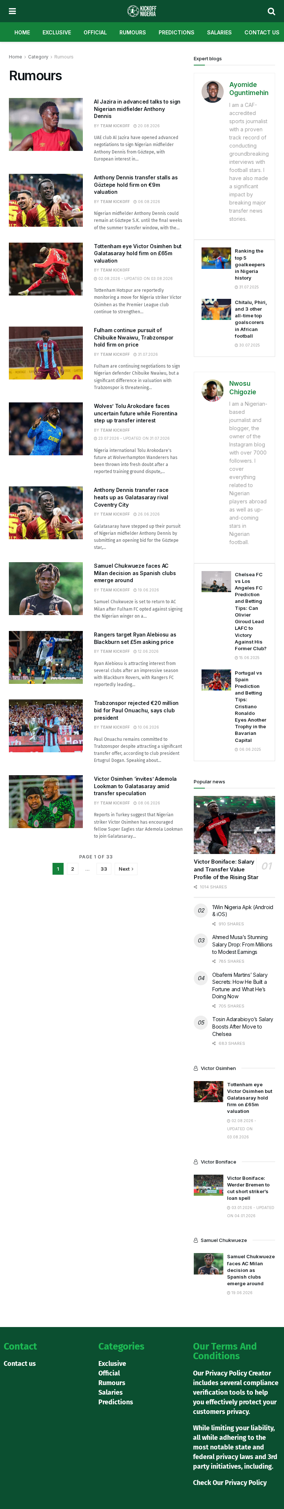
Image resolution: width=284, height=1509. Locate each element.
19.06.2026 (148, 590)
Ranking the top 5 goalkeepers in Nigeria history (250, 264)
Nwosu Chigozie (242, 387)
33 (104, 869)
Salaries (219, 32)
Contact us (262, 32)
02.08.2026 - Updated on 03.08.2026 (135, 278)
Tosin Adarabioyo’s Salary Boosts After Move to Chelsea (242, 1026)
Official (95, 32)
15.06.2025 (249, 657)
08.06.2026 (148, 803)
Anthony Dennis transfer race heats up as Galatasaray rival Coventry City (131, 497)
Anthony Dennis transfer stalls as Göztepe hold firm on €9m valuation (136, 184)
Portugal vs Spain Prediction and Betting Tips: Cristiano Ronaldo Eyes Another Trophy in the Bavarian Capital (250, 706)
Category (38, 57)
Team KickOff (115, 126)
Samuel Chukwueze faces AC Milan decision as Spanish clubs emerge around (135, 573)
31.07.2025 (248, 287)
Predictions (177, 32)
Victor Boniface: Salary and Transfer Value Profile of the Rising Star (226, 869)
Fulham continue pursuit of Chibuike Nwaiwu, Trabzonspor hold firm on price (133, 337)
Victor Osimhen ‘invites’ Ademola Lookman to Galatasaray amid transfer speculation (135, 786)
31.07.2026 (147, 354)
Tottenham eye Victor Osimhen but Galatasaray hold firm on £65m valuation (138, 253)
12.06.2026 (148, 651)
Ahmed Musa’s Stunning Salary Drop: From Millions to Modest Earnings (242, 944)
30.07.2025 (249, 345)
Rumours (132, 32)
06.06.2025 (249, 749)
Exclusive (57, 32)
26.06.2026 (148, 514)
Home (22, 32)
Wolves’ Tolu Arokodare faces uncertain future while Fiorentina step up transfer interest (136, 413)
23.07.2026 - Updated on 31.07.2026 (133, 438)
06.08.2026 (148, 201)
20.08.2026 (148, 126)
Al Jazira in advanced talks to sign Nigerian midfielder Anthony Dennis (137, 108)
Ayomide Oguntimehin (248, 89)
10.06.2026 (148, 727)
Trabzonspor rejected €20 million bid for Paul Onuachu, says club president (136, 710)
